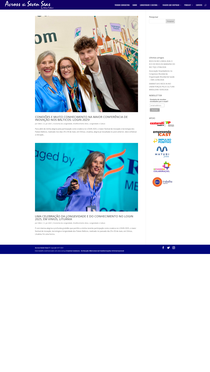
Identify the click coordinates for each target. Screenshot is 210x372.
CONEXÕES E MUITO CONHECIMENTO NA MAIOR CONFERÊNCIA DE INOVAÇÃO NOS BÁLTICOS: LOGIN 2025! (81, 118)
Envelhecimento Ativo (80, 124)
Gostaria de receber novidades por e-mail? (159, 100)
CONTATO (199, 5)
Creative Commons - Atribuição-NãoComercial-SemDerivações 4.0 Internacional (95, 251)
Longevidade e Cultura (97, 124)
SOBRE (134, 5)
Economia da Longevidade (62, 124)
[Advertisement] (162, 40)
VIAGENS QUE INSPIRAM (171, 5)
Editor (40, 124)
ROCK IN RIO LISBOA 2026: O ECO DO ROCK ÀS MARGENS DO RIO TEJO (162, 64)
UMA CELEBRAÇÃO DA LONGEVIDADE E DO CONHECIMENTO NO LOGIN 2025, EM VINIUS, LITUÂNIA (84, 217)
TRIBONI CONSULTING (122, 5)
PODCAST (187, 5)
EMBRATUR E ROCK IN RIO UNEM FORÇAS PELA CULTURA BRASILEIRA (161, 87)
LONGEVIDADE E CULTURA (149, 5)
